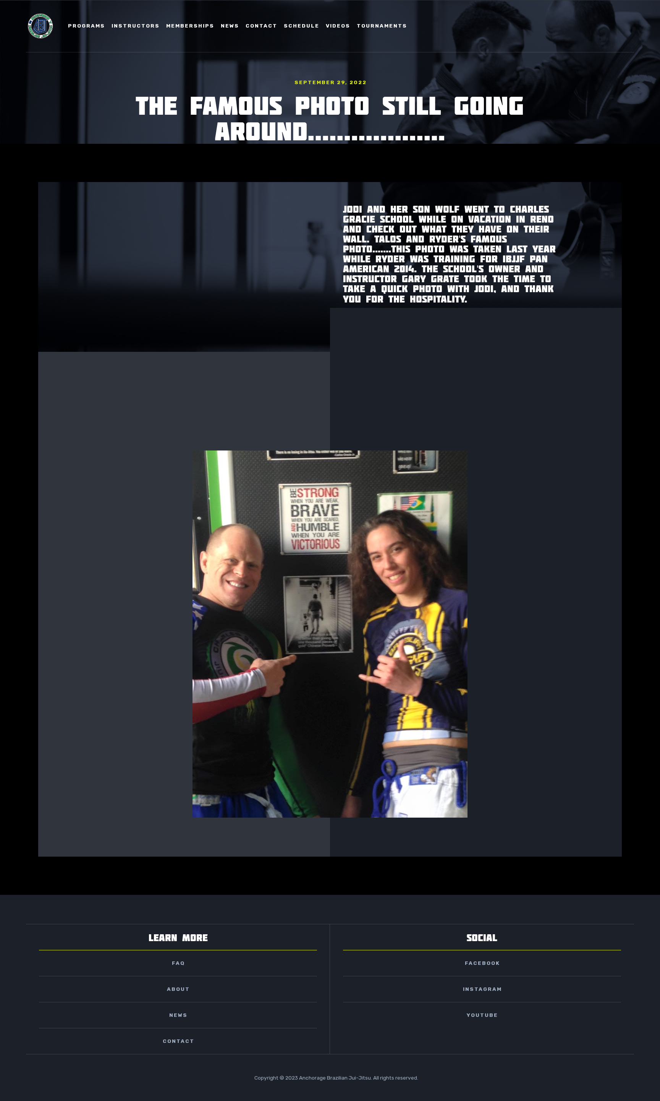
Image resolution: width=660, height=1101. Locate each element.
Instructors (136, 26)
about (178, 989)
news (230, 26)
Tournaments (382, 26)
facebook (482, 963)
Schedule (301, 26)
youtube (482, 1015)
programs (86, 26)
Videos (338, 26)
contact (261, 26)
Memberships (190, 26)
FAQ (178, 963)
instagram (482, 989)
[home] (40, 26)
